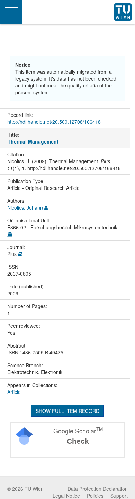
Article (14, 391)
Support (119, 495)
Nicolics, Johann (25, 207)
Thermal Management (33, 141)
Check (78, 441)
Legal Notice (66, 495)
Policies (95, 495)
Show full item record (67, 410)
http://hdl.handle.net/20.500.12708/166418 (54, 121)
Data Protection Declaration (98, 488)
